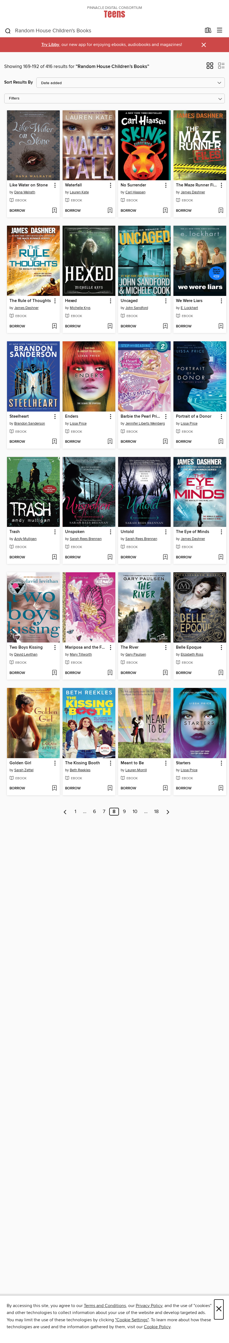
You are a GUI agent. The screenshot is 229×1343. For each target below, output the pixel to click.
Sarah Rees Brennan (86, 539)
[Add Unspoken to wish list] (109, 557)
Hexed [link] (71, 300)
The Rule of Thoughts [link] (30, 300)
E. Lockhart (189, 308)
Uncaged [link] (129, 300)
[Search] (8, 30)
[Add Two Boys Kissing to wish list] (54, 673)
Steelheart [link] (19, 416)
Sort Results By (18, 82)
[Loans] (208, 31)
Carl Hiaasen (135, 192)
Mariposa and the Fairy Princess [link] (86, 647)
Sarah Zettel (24, 770)
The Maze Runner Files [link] (197, 185)
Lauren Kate (79, 192)
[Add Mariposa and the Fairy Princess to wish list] (109, 673)
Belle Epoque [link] (188, 647)
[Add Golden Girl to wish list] (54, 788)
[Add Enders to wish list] (109, 442)
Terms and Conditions (105, 1305)
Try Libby (50, 45)
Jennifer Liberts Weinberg (145, 423)
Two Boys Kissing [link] (26, 647)
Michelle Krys (80, 308)
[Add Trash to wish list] (54, 557)
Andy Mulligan (25, 539)
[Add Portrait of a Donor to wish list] (220, 442)
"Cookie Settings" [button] (132, 1320)
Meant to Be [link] (132, 763)
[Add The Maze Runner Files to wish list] (220, 211)
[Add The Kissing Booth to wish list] (109, 788)
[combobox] (103, 31)
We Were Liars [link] (189, 300)
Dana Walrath (24, 192)
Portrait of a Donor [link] (193, 416)
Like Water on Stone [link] (28, 185)
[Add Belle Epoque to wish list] (220, 673)
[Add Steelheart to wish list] (54, 442)
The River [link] (130, 647)
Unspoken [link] (75, 531)
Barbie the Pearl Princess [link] (142, 416)
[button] (209, 67)
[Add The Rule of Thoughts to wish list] (54, 326)
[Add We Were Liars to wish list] (220, 326)
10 (135, 812)
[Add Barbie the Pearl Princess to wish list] (165, 442)
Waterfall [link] (73, 185)
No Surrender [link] (133, 185)
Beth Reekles (80, 770)
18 (156, 812)
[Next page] (168, 811)
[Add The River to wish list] (165, 673)
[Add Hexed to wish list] (109, 326)
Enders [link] (71, 416)
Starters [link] (183, 763)
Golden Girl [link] (20, 763)
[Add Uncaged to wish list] (165, 326)
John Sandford (136, 308)
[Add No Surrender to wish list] (165, 211)
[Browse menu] (219, 30)
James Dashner (193, 192)
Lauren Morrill (136, 770)
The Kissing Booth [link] (82, 763)
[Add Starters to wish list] (220, 788)
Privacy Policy (149, 1305)
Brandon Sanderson (29, 423)
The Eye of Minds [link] (192, 531)
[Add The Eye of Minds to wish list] (220, 557)
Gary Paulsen (135, 654)
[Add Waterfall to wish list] (109, 211)
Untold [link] (127, 531)
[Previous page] (65, 811)
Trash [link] (14, 531)
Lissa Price (78, 423)
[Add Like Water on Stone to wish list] (54, 211)
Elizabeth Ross (192, 654)
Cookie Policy (157, 1327)
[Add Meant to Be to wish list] (165, 788)
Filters (14, 98)
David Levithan (25, 654)
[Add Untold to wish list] (165, 557)
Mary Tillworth (81, 654)
